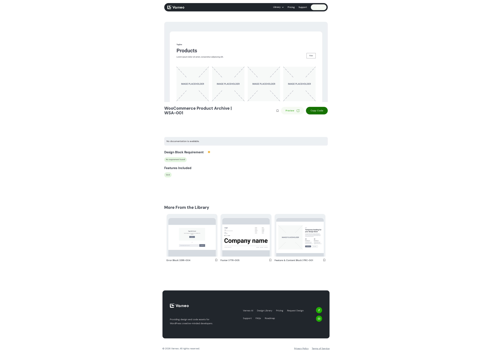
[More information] (209, 152)
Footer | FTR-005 (230, 260)
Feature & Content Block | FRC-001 (294, 260)
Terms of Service (321, 348)
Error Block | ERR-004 (178, 260)
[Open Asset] (192, 237)
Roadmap (270, 318)
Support (303, 7)
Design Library (264, 310)
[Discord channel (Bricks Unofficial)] (319, 319)
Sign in (318, 7)
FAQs (258, 318)
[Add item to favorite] (277, 111)
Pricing (291, 7)
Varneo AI (248, 310)
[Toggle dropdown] (283, 7)
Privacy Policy (301, 348)
